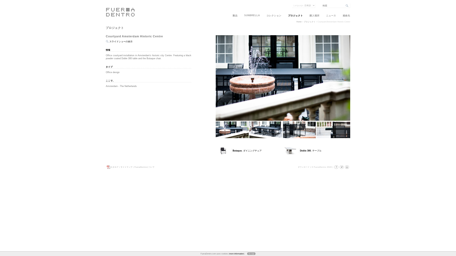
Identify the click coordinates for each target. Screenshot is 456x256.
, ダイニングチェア (247, 150)
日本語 (302, 5)
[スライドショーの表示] (283, 131)
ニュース (331, 15)
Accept (251, 254)
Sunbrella (252, 15)
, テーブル (311, 150)
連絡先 (346, 15)
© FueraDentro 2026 (322, 167)
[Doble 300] (290, 150)
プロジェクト (309, 22)
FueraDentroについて (144, 167)
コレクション (273, 15)
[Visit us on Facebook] (336, 167)
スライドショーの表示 (121, 41)
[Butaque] (223, 150)
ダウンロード (304, 167)
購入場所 (315, 15)
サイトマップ (126, 167)
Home (299, 22)
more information (236, 254)
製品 (235, 15)
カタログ (114, 167)
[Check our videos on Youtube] (347, 167)
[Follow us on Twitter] (342, 167)
